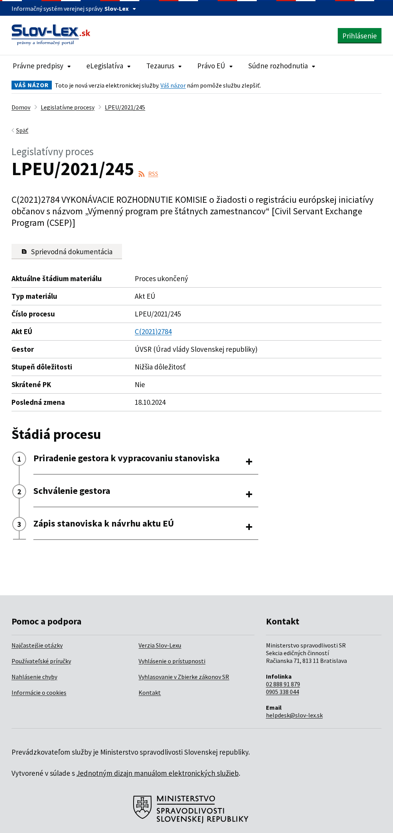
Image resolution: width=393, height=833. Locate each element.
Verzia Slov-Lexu (160, 645)
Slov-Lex (116, 8)
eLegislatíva (104, 65)
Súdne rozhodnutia (278, 65)
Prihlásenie (359, 35)
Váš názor (173, 85)
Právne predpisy (38, 65)
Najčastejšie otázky (37, 645)
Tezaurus (160, 65)
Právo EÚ (211, 65)
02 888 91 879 (283, 684)
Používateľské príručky (41, 661)
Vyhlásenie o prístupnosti (172, 661)
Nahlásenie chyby (34, 677)
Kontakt (150, 692)
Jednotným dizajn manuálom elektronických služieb (157, 773)
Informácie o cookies (39, 692)
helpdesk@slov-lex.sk (294, 715)
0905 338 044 (282, 692)
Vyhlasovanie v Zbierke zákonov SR (184, 677)
